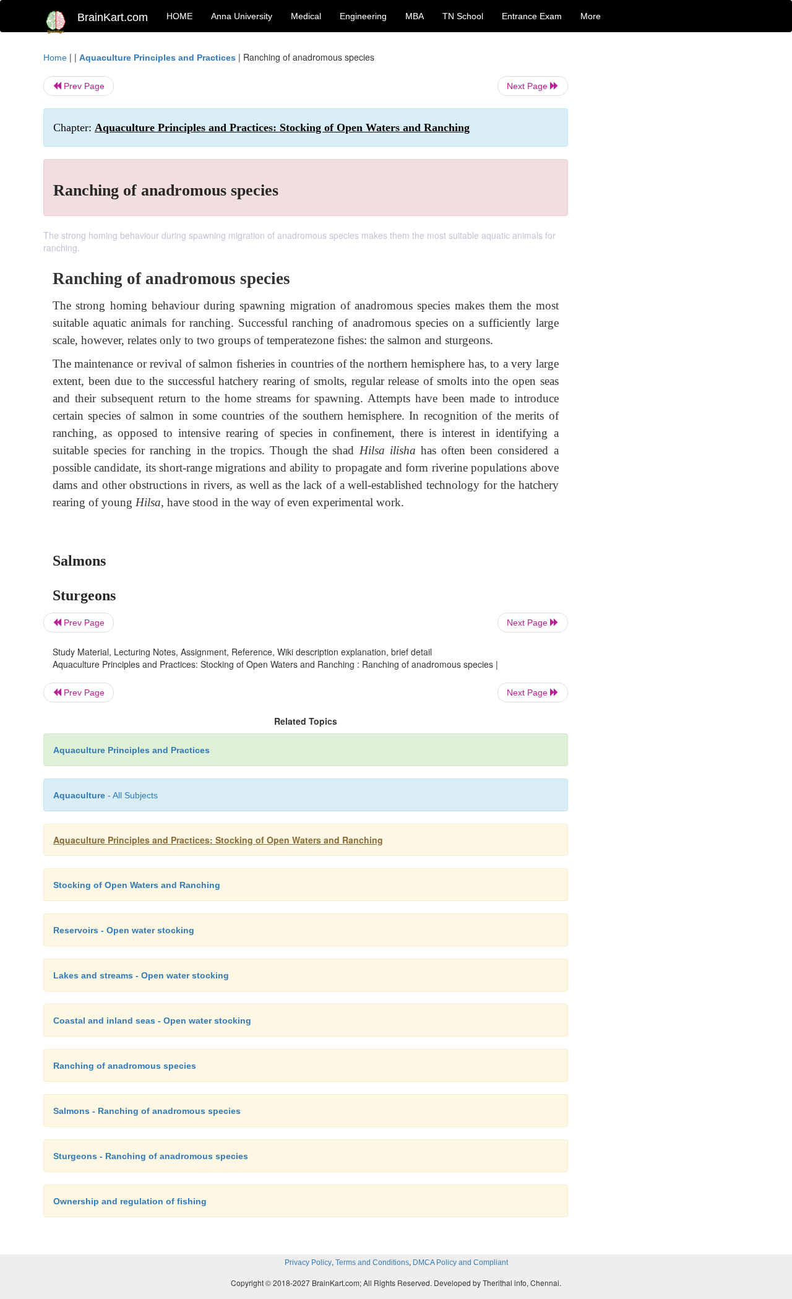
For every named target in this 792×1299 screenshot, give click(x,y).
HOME (179, 16)
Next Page (528, 86)
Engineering (363, 16)
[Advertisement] (668, 236)
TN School (462, 16)
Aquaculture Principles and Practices (157, 58)
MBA (414, 16)
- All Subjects (105, 795)
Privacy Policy (308, 1262)
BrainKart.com (112, 17)
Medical (306, 16)
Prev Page (83, 86)
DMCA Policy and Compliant (460, 1262)
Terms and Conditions (372, 1262)
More (590, 16)
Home (55, 58)
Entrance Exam (532, 16)
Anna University (241, 16)
